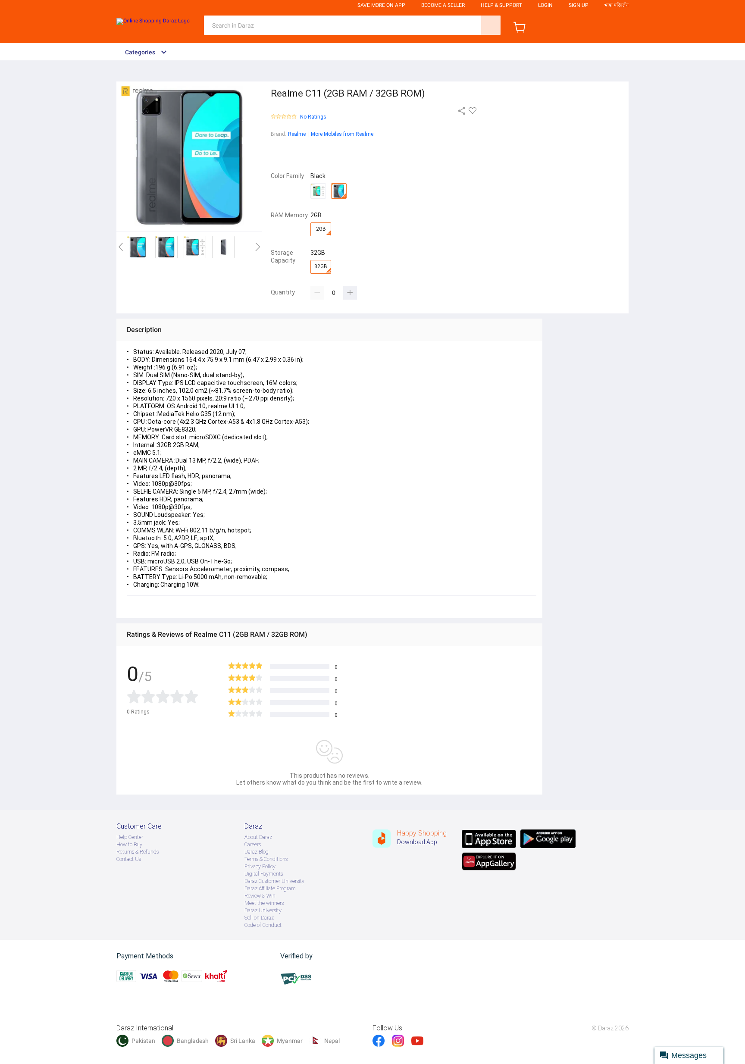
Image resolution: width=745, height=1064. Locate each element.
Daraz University (263, 911)
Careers (252, 845)
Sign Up (578, 5)
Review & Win (259, 896)
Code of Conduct (263, 925)
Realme (297, 134)
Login (545, 5)
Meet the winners (264, 903)
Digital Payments (263, 874)
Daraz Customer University (274, 881)
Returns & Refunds (137, 852)
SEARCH (491, 25)
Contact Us (128, 859)
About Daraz (258, 837)
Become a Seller (443, 5)
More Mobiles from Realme (342, 134)
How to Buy (129, 845)
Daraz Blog (256, 852)
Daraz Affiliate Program (270, 889)
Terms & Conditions (266, 859)
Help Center (129, 837)
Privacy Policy (259, 867)
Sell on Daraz (259, 918)
